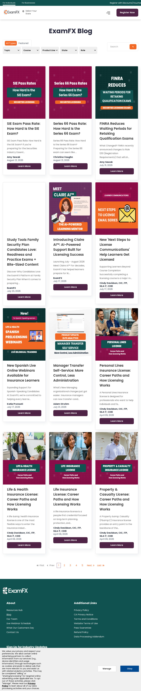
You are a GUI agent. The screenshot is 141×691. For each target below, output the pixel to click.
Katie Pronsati (15, 404)
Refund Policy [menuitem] (81, 632)
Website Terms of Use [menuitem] (86, 623)
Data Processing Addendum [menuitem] (89, 636)
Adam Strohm (61, 404)
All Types (11, 43)
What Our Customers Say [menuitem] (20, 627)
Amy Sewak (13, 157)
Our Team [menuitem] (11, 619)
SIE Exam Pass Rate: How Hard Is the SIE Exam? (23, 128)
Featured (23, 43)
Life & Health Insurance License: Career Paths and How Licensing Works (22, 499)
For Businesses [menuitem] (28, 3)
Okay (129, 668)
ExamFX (11, 288)
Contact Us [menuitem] (12, 632)
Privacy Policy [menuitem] (81, 610)
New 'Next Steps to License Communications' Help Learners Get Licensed (115, 249)
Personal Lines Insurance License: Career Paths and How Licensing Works (115, 375)
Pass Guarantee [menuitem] (82, 627)
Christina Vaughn (63, 157)
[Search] (133, 46)
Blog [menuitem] (8, 614)
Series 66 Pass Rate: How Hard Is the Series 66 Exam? (70, 128)
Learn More (24, 166)
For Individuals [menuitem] (9, 3)
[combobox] (119, 46)
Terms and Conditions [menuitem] (86, 619)
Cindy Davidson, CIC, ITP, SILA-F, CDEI (114, 285)
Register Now (127, 12)
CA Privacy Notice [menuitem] (83, 614)
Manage (107, 668)
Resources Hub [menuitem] (14, 610)
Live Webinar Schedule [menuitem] (18, 623)
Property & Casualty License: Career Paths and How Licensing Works (114, 499)
